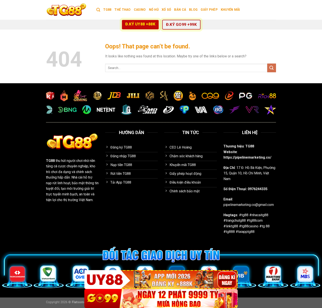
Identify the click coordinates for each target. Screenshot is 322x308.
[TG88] (68, 10)
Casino (140, 10)
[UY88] (161, 279)
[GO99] (161, 298)
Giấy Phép (209, 10)
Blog (193, 10)
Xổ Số (166, 10)
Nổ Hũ (154, 10)
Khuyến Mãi (230, 10)
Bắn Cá (180, 10)
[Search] (98, 9)
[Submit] (271, 68)
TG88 (107, 10)
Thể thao (122, 10)
